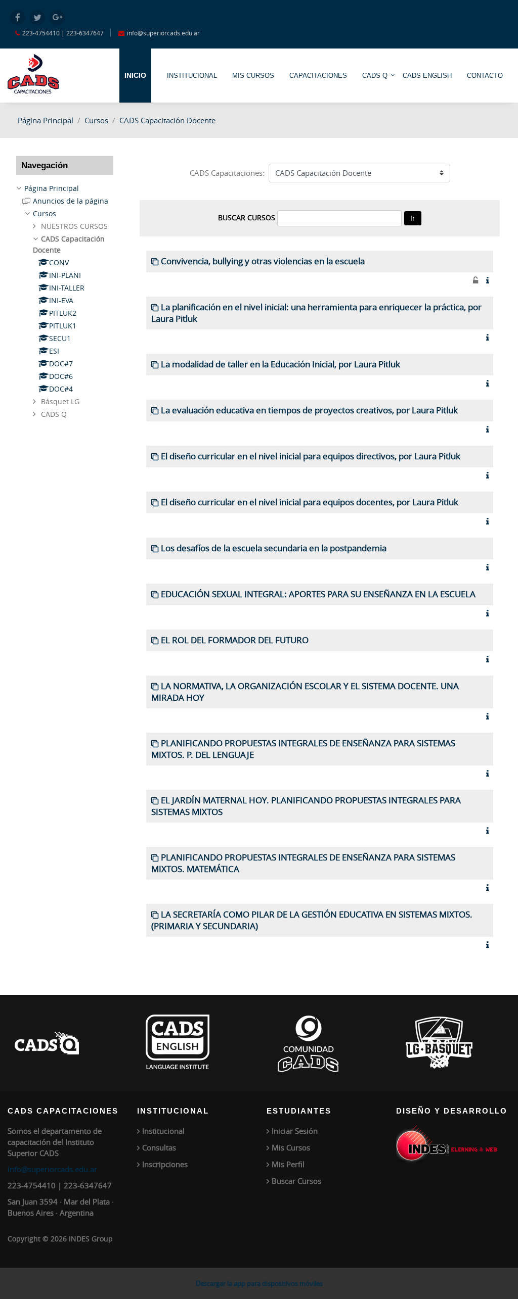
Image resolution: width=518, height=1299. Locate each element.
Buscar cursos (246, 217)
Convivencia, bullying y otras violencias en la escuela (263, 261)
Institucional (163, 1131)
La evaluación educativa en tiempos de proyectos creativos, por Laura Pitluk (309, 410)
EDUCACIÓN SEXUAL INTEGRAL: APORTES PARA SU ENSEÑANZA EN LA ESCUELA (318, 594)
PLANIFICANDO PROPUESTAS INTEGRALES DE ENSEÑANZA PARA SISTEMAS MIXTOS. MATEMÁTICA (303, 863)
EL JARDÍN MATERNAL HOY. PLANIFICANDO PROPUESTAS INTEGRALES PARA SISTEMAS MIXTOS (306, 806)
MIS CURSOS (253, 75)
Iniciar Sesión (295, 1131)
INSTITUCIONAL (192, 75)
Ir (412, 218)
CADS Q (374, 75)
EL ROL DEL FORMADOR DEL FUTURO (235, 640)
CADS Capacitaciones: (227, 173)
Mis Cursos (291, 1147)
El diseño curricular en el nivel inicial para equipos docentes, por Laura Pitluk (309, 502)
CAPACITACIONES (318, 75)
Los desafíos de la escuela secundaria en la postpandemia (273, 548)
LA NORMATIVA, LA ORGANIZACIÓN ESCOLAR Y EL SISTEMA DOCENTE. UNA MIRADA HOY (305, 692)
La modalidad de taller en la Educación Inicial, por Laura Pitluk (280, 364)
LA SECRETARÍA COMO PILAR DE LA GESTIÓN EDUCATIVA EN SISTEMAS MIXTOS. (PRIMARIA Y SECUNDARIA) (311, 920)
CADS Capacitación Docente (167, 120)
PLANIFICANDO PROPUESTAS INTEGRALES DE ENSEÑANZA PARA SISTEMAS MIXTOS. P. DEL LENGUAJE (303, 749)
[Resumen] (490, 280)
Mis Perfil (288, 1164)
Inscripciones (165, 1164)
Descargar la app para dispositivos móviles (259, 1283)
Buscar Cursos (296, 1181)
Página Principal (45, 120)
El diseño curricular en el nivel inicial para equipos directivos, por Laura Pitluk (310, 456)
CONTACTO (485, 75)
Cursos (96, 120)
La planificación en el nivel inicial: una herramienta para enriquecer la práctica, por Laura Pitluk (316, 313)
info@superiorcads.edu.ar (52, 1169)
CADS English (427, 75)
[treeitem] (64, 188)
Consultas (159, 1147)
